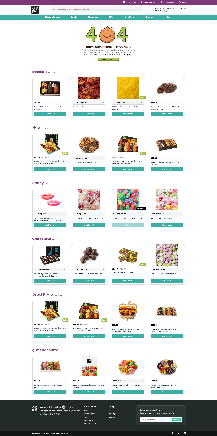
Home (111, 410)
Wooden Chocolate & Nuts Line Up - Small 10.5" (166, 164)
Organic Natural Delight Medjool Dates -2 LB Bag (165, 108)
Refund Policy (90, 424)
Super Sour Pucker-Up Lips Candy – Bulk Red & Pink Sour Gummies (49, 219)
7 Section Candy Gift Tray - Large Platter (126, 386)
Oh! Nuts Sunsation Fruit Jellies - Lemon (126, 108)
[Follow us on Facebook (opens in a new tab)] (173, 434)
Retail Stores (89, 414)
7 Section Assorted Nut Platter (86, 163)
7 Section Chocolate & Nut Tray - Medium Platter (165, 386)
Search (87, 410)
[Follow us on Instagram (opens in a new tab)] (185, 434)
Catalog (111, 414)
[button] (180, 2)
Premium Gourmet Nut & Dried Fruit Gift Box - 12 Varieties (50, 162)
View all (51, 72)
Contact (111, 417)
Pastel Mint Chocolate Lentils (163, 274)
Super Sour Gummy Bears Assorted (127, 218)
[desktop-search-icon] (54, 10)
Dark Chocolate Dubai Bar (123, 272)
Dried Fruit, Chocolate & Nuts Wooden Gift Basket (163, 331)
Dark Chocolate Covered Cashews (87, 274)
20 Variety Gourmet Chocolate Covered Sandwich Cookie (47, 275)
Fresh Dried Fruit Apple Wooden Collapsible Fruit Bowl (125, 331)
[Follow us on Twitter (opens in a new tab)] (179, 434)
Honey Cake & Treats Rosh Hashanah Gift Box (50, 108)
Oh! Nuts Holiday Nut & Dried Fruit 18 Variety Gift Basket (127, 162)
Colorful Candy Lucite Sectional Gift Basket (88, 386)
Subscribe (176, 419)
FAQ (85, 417)
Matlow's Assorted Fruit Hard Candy (88, 218)
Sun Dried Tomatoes (81, 107)
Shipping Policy (90, 420)
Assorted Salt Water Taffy (162, 218)
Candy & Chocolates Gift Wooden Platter (48, 386)
